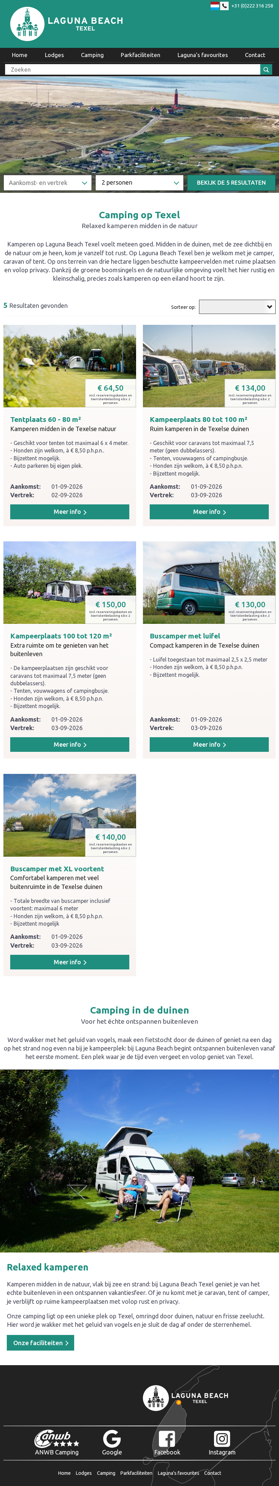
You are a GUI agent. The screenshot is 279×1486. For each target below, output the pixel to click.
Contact (255, 55)
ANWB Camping (57, 1452)
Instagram (222, 1452)
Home (20, 55)
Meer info (207, 744)
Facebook (167, 1452)
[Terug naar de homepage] (66, 24)
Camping (92, 55)
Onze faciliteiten (38, 1342)
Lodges (54, 55)
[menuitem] (19, 55)
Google (112, 1452)
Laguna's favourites (203, 55)
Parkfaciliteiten (140, 55)
